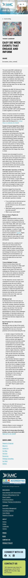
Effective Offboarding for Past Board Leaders (10, 496)
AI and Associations (7, 499)
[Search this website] (23, 4)
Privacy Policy (7, 543)
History (4, 522)
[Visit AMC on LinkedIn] (14, 556)
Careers (4, 463)
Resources (5, 456)
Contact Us (5, 448)
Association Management (9, 508)
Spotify (19, 232)
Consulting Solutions (8, 510)
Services (4, 453)
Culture (4, 524)
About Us (4, 446)
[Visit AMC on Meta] (5, 556)
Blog (4, 536)
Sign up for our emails (8, 434)
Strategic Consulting (7, 458)
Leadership (5, 526)
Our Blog (4, 451)
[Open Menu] (20, 4)
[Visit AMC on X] (10, 556)
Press (4, 533)
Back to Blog (7, 18)
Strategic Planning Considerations (11, 502)
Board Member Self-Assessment (11, 492)
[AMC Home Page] (9, 475)
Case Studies (6, 513)
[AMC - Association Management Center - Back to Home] (7, 4)
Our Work (4, 461)
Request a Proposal (7, 443)
